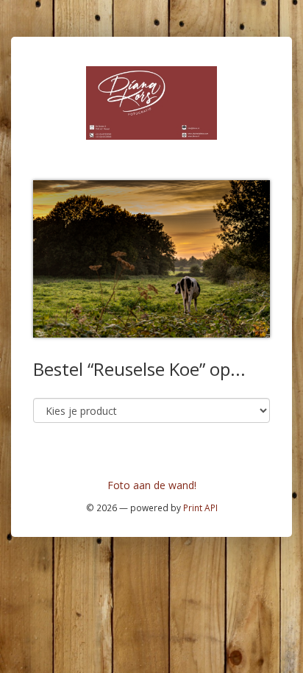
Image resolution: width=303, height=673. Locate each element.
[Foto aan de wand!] (151, 102)
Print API (200, 507)
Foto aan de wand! (151, 485)
